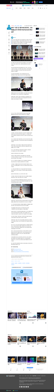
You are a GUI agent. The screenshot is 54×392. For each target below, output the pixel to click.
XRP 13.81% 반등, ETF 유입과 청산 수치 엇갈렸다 (42, 29)
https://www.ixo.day (17, 249)
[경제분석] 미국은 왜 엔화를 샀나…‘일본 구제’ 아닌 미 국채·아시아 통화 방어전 (41, 57)
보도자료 (18, 261)
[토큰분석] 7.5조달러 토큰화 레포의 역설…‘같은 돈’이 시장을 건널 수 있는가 (41, 53)
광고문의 (12, 261)
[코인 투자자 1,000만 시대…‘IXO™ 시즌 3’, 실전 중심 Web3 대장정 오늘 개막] (22, 315)
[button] (45, 25)
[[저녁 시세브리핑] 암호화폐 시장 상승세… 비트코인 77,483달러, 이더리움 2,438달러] (37, 39)
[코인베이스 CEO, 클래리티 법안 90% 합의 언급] (37, 36)
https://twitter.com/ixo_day (17, 250)
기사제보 (15, 261)
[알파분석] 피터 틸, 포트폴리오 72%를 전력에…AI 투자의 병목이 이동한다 (41, 50)
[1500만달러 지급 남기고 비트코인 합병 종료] (37, 43)
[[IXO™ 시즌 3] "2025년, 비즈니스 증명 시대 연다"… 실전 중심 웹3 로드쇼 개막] (12, 315)
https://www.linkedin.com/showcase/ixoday (21, 251)
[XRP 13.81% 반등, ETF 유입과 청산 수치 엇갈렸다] (37, 29)
